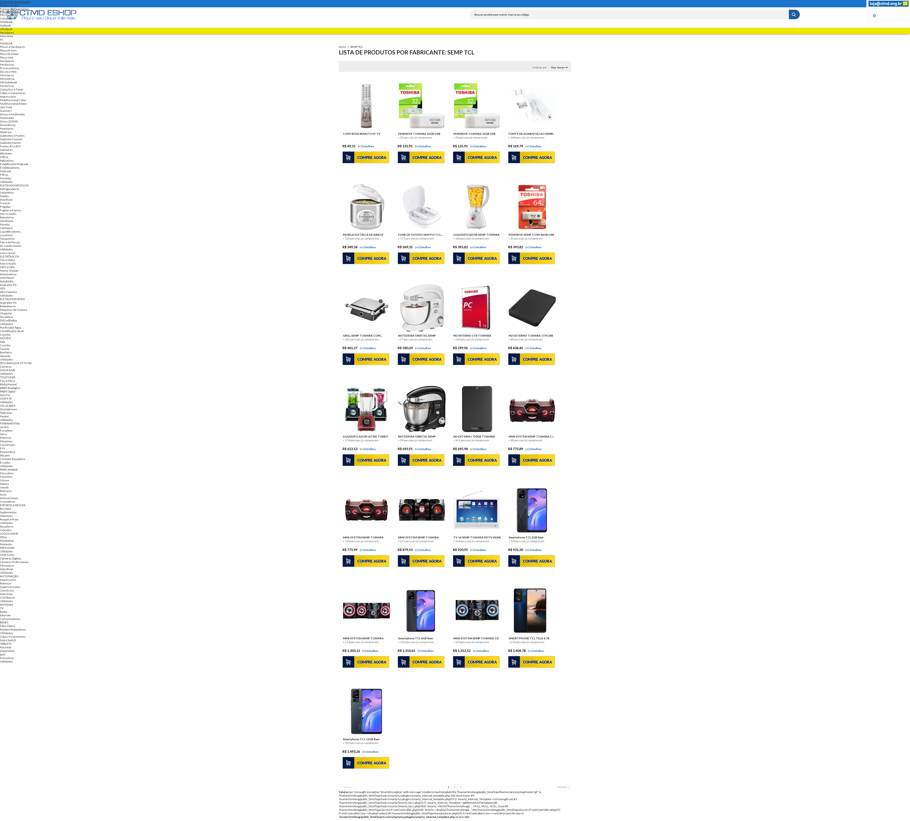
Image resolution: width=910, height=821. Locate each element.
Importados (7, 651)
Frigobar (5, 206)
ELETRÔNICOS (9, 256)
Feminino (6, 476)
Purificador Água (10, 327)
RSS (705, 3)
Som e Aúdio (8, 263)
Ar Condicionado (10, 246)
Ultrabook (6, 29)
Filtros (4, 174)
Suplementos (8, 512)
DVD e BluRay (8, 320)
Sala (2, 341)
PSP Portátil (7, 548)
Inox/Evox (6, 199)
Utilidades (6, 182)
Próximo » (563, 787)
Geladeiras (7, 192)
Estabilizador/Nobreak (14, 164)
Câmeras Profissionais (14, 562)
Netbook (5, 25)
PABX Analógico (10, 388)
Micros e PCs (8, 15)
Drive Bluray (8, 125)
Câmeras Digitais (10, 558)
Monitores (7, 128)
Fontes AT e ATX (10, 146)
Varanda (5, 356)
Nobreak (5, 171)
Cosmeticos (7, 501)
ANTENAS (6, 604)
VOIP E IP (6, 398)
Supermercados (10, 587)
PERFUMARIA (9, 469)
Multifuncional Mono (13, 103)
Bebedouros (8, 306)
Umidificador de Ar (12, 331)
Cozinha (5, 334)
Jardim (4, 427)
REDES (4, 622)
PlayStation (7, 540)
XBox (3, 537)
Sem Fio (5, 395)
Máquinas (6, 441)
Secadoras (6, 317)
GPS (2, 288)
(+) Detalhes (370, 751)
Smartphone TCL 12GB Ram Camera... (361, 739)
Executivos (7, 658)
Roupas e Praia (9, 519)
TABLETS (5, 643)
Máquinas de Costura (13, 309)
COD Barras (7, 597)
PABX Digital (7, 391)
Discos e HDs (8, 71)
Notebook (6, 22)
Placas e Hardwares (12, 47)
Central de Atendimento (15, 2)
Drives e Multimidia (12, 114)
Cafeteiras (6, 228)
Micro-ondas (8, 214)
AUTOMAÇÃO (9, 576)
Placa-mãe (6, 57)
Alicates (5, 455)
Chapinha (6, 313)
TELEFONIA (7, 377)
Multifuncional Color (13, 100)
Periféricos (7, 64)
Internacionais (9, 498)
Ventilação (6, 221)
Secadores (7, 526)
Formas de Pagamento (14, 9)
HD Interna (7, 75)
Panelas (5, 224)
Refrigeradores (9, 189)
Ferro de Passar (10, 242)
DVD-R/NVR (7, 370)
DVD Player (7, 278)
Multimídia (7, 118)
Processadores (9, 68)
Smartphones (8, 409)
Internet (5, 615)
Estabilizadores (9, 167)
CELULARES (7, 405)
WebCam (6, 132)
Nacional (5, 647)
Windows (6, 153)
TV (2, 608)
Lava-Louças (8, 253)
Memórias (6, 36)
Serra (3, 434)
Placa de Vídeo (9, 54)
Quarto (4, 349)
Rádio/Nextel (8, 384)
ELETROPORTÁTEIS (12, 299)
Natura (4, 484)
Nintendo (6, 544)
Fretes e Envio (9, 5)
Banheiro (6, 352)
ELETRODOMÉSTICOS (14, 185)
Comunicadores (10, 619)
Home (679, 3)
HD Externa (7, 79)
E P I (2, 448)
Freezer (5, 203)
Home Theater (9, 270)
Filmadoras (7, 565)
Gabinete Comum (11, 139)
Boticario (6, 491)
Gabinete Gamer (10, 142)
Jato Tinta (6, 107)
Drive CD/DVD (9, 121)
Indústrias (6, 594)
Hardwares (7, 61)
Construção (7, 445)
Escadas (5, 462)
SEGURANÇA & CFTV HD (16, 363)
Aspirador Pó (8, 285)
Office (4, 157)
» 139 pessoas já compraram (361, 743)
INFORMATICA (9, 11)
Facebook (688, 3)
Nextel (4, 416)
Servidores (7, 32)
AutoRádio (6, 281)
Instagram (714, 3)
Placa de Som (8, 50)
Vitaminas (6, 516)
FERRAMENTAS (10, 423)
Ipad (2, 654)
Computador (8, 18)
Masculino (6, 473)
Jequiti (4, 487)
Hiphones (6, 413)
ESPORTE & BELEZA (12, 505)
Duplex (4, 196)
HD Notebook (8, 82)
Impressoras (8, 96)
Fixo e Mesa (7, 381)
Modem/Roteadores (13, 629)
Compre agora (367, 763)
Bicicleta (5, 508)
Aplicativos (7, 160)
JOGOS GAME (9, 533)
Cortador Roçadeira (12, 459)
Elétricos (5, 437)
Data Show (6, 569)
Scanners (6, 111)
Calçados (6, 530)
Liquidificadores (10, 231)
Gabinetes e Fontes (12, 135)
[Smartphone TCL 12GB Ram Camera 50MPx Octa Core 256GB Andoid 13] (366, 711)
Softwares (6, 150)
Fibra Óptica (7, 626)
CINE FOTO (7, 555)
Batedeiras (7, 217)
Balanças (5, 583)
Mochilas (6, 178)
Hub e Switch (8, 640)
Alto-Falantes (8, 292)
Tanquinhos (7, 238)
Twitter (697, 3)
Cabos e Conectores (13, 93)
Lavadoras (6, 235)
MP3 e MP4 (7, 267)
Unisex (4, 480)
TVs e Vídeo (7, 260)
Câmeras (6, 366)
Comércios (7, 590)
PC (2, 39)
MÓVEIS (5, 338)
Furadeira (6, 430)
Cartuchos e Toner (11, 89)
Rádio (3, 611)
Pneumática (7, 452)
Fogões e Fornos (10, 210)
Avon (3, 494)
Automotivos (8, 274)
